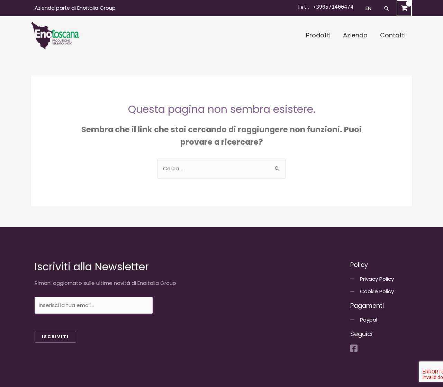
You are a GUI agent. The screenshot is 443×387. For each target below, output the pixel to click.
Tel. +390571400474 (325, 7)
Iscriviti (55, 337)
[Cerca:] (221, 168)
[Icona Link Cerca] (386, 8)
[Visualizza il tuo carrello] (404, 8)
